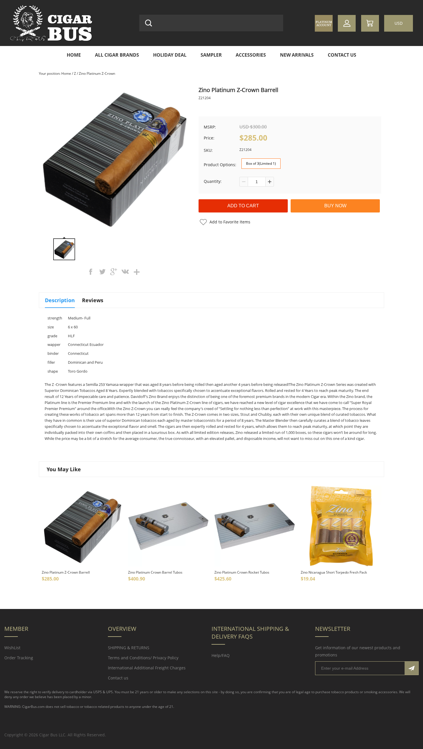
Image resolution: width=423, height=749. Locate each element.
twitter (102, 271)
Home (74, 55)
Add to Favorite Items (229, 222)
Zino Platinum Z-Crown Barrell (66, 572)
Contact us (118, 678)
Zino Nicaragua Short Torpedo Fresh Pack (334, 572)
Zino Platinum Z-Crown (97, 73)
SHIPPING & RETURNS (128, 647)
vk (125, 271)
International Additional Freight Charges (147, 668)
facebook (90, 271)
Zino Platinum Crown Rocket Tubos (241, 572)
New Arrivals (297, 55)
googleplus (113, 271)
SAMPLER (211, 55)
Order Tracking (18, 657)
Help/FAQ (221, 655)
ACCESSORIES (251, 55)
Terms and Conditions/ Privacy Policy (143, 657)
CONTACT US (342, 55)
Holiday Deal (169, 55)
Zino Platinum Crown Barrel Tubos (155, 572)
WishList (12, 647)
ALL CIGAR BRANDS (117, 55)
